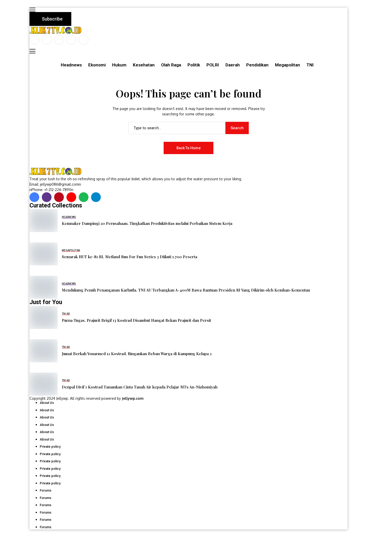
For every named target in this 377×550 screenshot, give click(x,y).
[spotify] (83, 197)
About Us (47, 403)
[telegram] (96, 197)
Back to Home (188, 148)
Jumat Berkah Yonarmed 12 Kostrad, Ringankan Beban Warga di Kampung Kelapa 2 (137, 353)
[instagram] (59, 40)
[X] (47, 40)
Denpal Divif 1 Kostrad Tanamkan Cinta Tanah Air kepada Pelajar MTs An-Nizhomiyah (139, 387)
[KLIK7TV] (56, 171)
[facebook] (34, 40)
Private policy (50, 446)
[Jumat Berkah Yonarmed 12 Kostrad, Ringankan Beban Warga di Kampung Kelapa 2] (43, 350)
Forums (45, 490)
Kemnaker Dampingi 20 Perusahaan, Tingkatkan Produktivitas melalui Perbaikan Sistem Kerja (147, 223)
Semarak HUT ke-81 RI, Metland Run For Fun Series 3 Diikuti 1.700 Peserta (129, 256)
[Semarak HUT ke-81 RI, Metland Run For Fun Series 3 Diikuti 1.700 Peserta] (43, 253)
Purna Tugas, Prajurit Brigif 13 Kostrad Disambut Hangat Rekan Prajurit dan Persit (136, 320)
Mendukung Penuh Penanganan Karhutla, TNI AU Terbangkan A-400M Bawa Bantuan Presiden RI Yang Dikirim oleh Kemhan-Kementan (186, 290)
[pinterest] (71, 40)
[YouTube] (83, 40)
